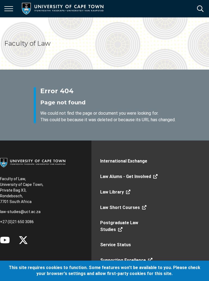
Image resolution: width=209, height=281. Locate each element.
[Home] (32, 162)
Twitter (23, 239)
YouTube (5, 239)
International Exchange (123, 161)
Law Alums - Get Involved (125, 176)
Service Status (115, 244)
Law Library (112, 192)
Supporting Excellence (123, 260)
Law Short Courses (120, 207)
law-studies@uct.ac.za (20, 212)
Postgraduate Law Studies (119, 226)
